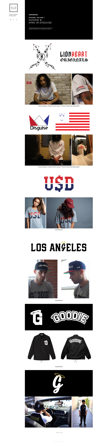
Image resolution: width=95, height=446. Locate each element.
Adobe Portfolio (61, 441)
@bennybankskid (74, 106)
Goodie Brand (59, 229)
